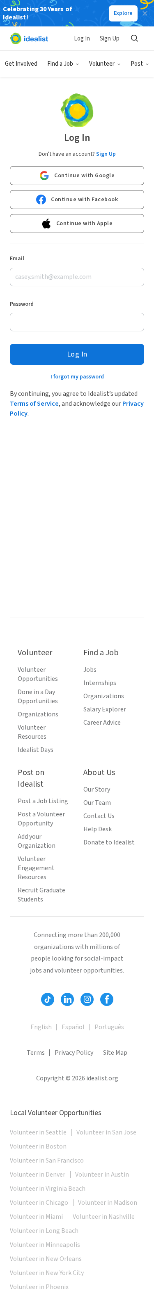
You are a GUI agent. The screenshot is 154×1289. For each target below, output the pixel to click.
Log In (82, 38)
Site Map (115, 1052)
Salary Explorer (104, 709)
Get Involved (21, 63)
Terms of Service (34, 403)
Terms (36, 1052)
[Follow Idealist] (47, 999)
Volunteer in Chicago (39, 1202)
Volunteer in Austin (102, 1174)
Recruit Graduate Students (41, 895)
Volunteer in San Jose (106, 1132)
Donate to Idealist (109, 842)
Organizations (38, 714)
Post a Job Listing (43, 801)
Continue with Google (84, 175)
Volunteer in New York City (47, 1272)
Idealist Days (35, 749)
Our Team (97, 802)
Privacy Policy (74, 1052)
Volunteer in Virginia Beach (47, 1188)
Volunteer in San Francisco (47, 1160)
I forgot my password (77, 377)
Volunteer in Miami (36, 1216)
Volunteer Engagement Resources (36, 868)
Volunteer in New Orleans (46, 1258)
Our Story (96, 789)
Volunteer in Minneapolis (45, 1244)
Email (17, 258)
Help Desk (97, 829)
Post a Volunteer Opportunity (41, 819)
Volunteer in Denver (37, 1174)
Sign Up (110, 38)
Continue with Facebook (84, 199)
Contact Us (99, 815)
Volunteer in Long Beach (44, 1230)
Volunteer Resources (32, 732)
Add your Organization (36, 841)
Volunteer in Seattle (38, 1132)
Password (22, 304)
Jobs (90, 669)
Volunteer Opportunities (38, 674)
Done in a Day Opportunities (38, 696)
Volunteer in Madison (107, 1202)
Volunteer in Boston (38, 1146)
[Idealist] (29, 38)
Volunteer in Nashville (104, 1216)
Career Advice (102, 722)
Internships (99, 682)
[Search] (134, 38)
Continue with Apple (84, 223)
